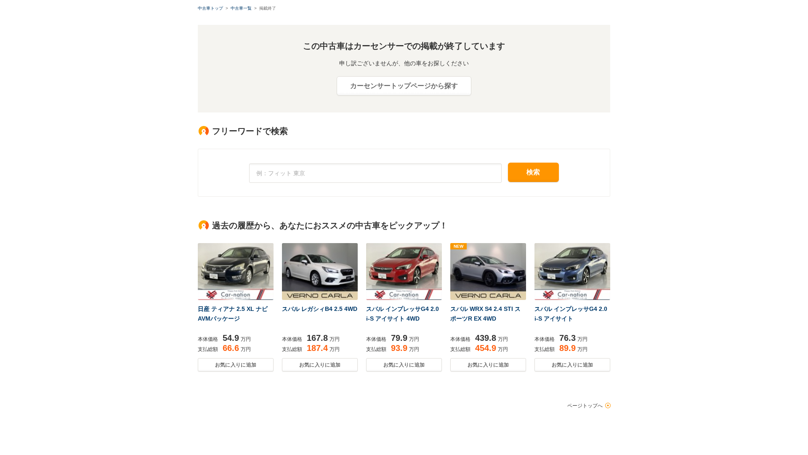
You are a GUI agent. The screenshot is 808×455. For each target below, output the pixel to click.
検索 (533, 172)
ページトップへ (585, 406)
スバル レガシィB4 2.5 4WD (319, 308)
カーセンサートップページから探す (404, 85)
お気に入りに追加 (235, 365)
